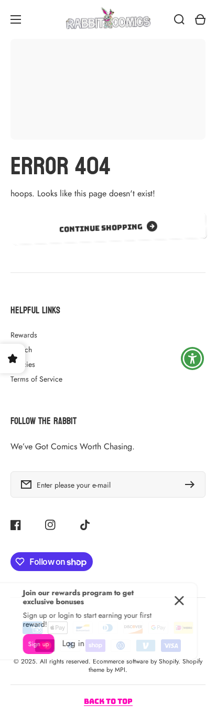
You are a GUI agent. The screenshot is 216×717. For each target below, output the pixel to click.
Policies (22, 364)
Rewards (23, 335)
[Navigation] (15, 19)
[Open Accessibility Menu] (192, 359)
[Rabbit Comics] (108, 19)
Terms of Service (36, 379)
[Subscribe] (192, 484)
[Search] (179, 19)
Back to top (108, 701)
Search (21, 349)
